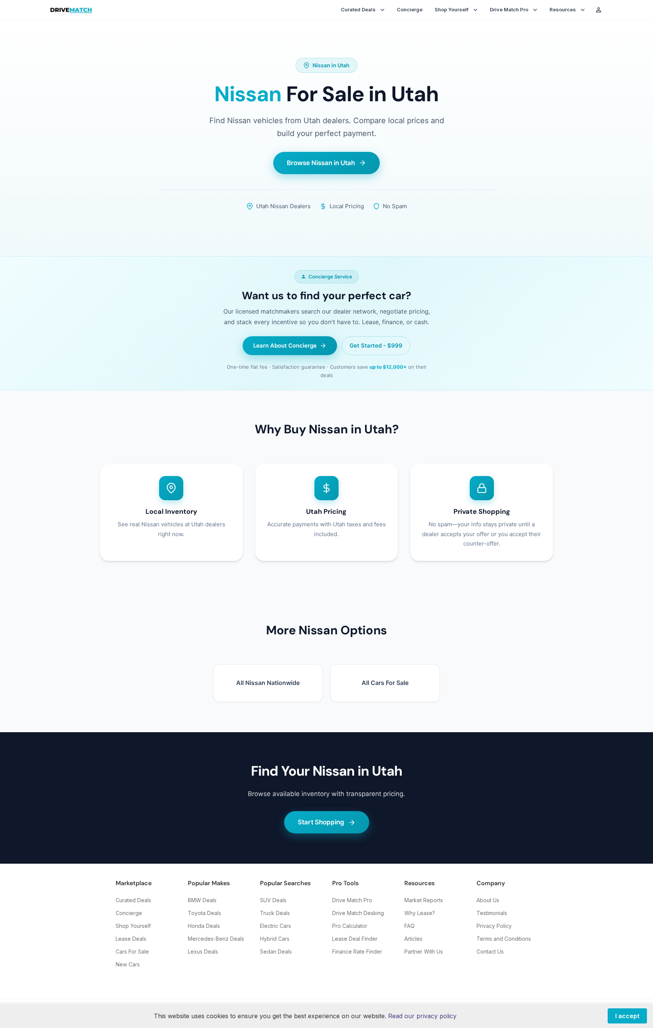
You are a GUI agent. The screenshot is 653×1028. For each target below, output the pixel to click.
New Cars (128, 964)
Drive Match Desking (358, 913)
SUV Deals (273, 900)
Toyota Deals (204, 913)
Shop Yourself (133, 926)
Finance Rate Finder (357, 951)
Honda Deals (204, 926)
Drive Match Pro (352, 900)
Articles (413, 938)
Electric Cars (275, 926)
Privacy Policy (494, 926)
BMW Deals (202, 900)
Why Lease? (419, 913)
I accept (627, 1016)
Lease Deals (131, 938)
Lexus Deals (203, 951)
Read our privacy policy (422, 1016)
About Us (488, 900)
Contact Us (490, 951)
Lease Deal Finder (355, 938)
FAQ (409, 926)
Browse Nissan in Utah (321, 163)
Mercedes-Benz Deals (216, 938)
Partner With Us (423, 951)
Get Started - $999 (376, 345)
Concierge (409, 9)
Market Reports (423, 900)
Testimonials (492, 913)
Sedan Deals (276, 951)
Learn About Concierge (285, 345)
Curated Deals (133, 900)
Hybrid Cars (274, 938)
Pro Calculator (349, 926)
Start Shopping (321, 822)
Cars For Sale (132, 951)
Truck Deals (275, 913)
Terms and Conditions (504, 938)
